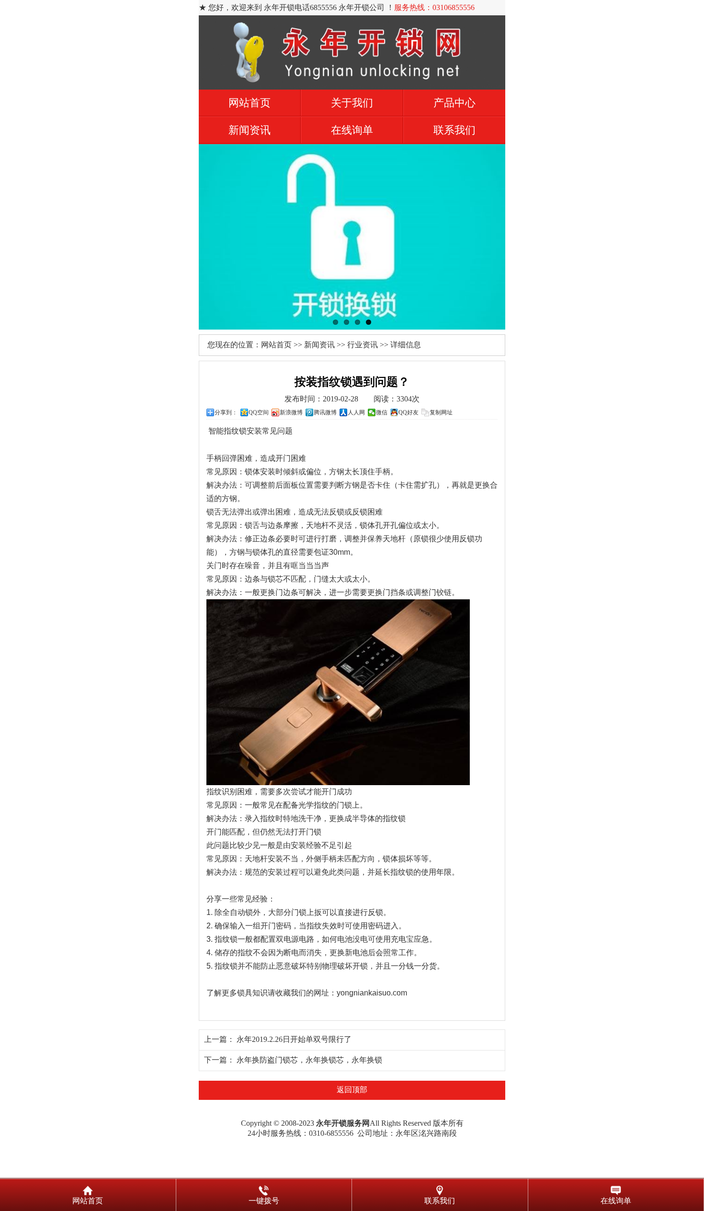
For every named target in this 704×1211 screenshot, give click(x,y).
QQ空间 (259, 412)
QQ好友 (408, 412)
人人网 (356, 412)
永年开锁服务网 (343, 1123)
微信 (381, 412)
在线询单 (352, 130)
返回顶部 (352, 1089)
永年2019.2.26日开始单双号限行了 (294, 1039)
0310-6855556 (331, 1133)
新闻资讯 (249, 130)
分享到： (226, 412)
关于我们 (352, 103)
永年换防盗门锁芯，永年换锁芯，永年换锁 (309, 1060)
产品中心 (454, 103)
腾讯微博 (325, 412)
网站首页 (249, 103)
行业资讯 (362, 345)
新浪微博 (291, 412)
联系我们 (454, 130)
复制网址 (441, 412)
